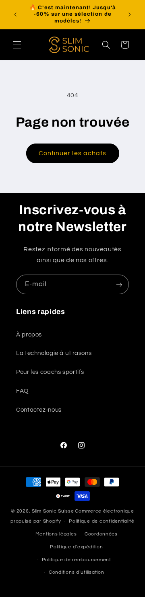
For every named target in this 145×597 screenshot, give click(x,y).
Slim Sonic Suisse (53, 511)
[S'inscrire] (119, 284)
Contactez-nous (39, 410)
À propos (29, 335)
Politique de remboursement (76, 560)
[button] (17, 44)
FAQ (22, 391)
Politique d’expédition (76, 547)
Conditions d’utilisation (76, 572)
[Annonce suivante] (130, 14)
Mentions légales (56, 534)
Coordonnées (101, 534)
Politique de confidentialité (102, 521)
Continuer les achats (72, 153)
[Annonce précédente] (15, 14)
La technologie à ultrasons (53, 353)
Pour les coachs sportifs (50, 372)
